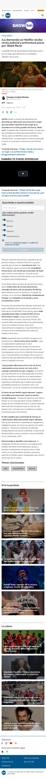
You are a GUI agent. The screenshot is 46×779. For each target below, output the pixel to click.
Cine (5, 469)
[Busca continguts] (42, 15)
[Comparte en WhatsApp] (11, 112)
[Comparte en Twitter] (7, 112)
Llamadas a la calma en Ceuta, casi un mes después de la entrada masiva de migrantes (22, 699)
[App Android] (7, 751)
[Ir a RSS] (16, 743)
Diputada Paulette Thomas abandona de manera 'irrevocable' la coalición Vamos (22, 674)
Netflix (32, 469)
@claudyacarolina (15, 99)
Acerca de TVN (29, 762)
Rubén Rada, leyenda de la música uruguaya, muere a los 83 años (20, 585)
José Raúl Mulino (17, 10)
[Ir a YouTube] (11, 743)
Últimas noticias (6, 10)
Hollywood (18, 469)
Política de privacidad (31, 758)
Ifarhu (32, 10)
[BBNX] (4, 773)
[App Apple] (3, 751)
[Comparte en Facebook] (3, 112)
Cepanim (26, 10)
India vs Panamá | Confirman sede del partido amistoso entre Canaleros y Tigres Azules (22, 648)
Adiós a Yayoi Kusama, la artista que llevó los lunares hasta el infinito (21, 508)
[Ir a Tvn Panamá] (22, 15)
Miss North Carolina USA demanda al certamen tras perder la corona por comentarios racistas (21, 610)
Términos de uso (7, 762)
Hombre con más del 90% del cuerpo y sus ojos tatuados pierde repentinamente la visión (22, 533)
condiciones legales (20, 242)
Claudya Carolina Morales (17, 97)
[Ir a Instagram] (6, 743)
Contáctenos (6, 766)
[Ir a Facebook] (3, 743)
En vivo (41, 10)
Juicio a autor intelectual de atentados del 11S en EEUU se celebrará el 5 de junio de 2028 (22, 725)
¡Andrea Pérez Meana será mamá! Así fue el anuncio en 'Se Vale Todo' (21, 560)
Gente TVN (5, 758)
